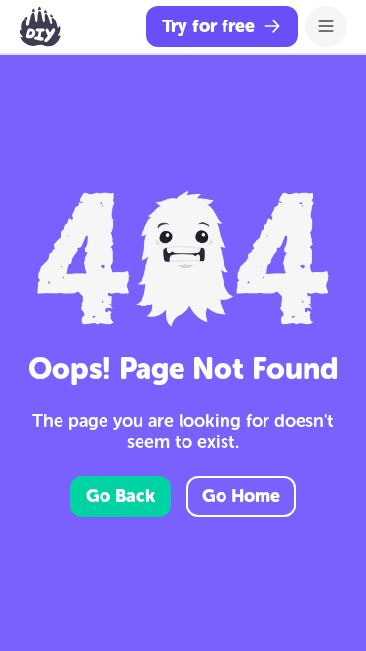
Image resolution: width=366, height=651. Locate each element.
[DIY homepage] (40, 26)
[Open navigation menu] (325, 26)
